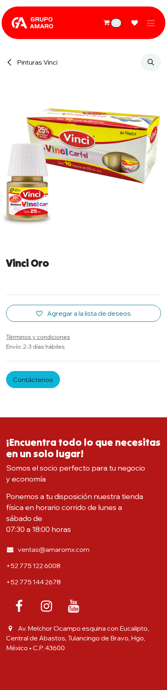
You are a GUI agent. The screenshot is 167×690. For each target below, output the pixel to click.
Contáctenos (33, 379)
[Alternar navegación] (151, 22)
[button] (151, 62)
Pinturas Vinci (37, 62)
